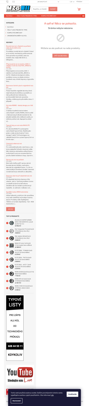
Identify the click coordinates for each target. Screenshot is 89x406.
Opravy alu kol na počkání (15, 159)
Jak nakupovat (42, 2)
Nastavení (17, 401)
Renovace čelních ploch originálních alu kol (19, 86)
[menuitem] (9, 16)
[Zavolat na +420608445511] (9, 2)
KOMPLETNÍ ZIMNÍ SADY (14, 33)
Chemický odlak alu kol (14, 143)
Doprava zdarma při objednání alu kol (19, 176)
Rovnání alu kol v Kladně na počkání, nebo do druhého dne (18, 47)
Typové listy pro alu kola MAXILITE (18, 125)
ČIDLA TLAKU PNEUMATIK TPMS (17, 30)
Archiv (10, 209)
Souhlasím (72, 394)
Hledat (53, 9)
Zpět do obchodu (60, 56)
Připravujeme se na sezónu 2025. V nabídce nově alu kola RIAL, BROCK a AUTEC (18, 65)
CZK (71, 2)
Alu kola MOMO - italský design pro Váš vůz (19, 106)
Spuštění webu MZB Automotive (17, 192)
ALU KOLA (10, 27)
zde (52, 395)
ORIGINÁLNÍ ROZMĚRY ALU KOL (17, 36)
